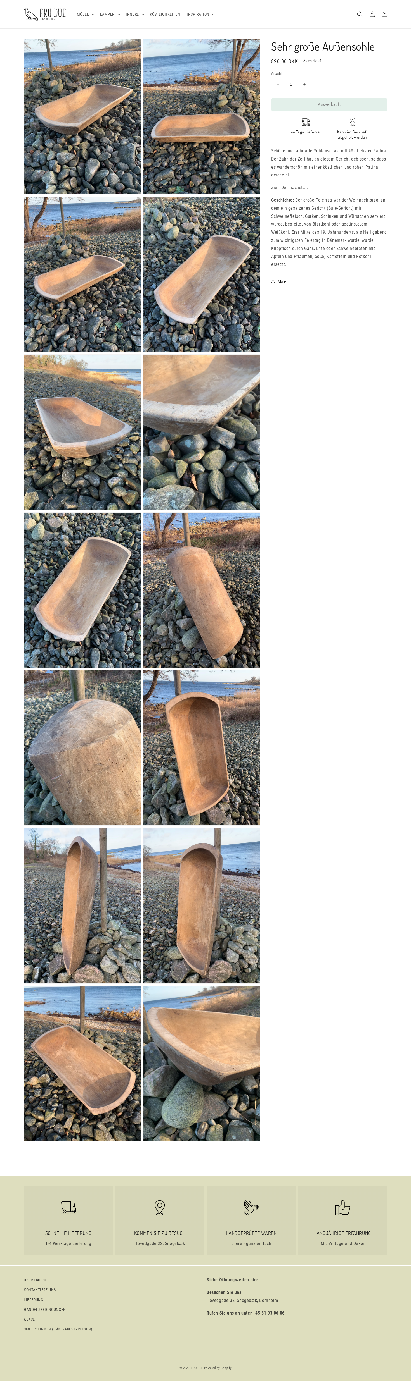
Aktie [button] (282, 281)
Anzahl (276, 73)
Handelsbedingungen (45, 1309)
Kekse (29, 1319)
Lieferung (33, 1300)
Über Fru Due (36, 1280)
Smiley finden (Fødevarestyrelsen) (58, 1329)
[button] (85, 14)
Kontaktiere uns (40, 1289)
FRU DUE (197, 1368)
